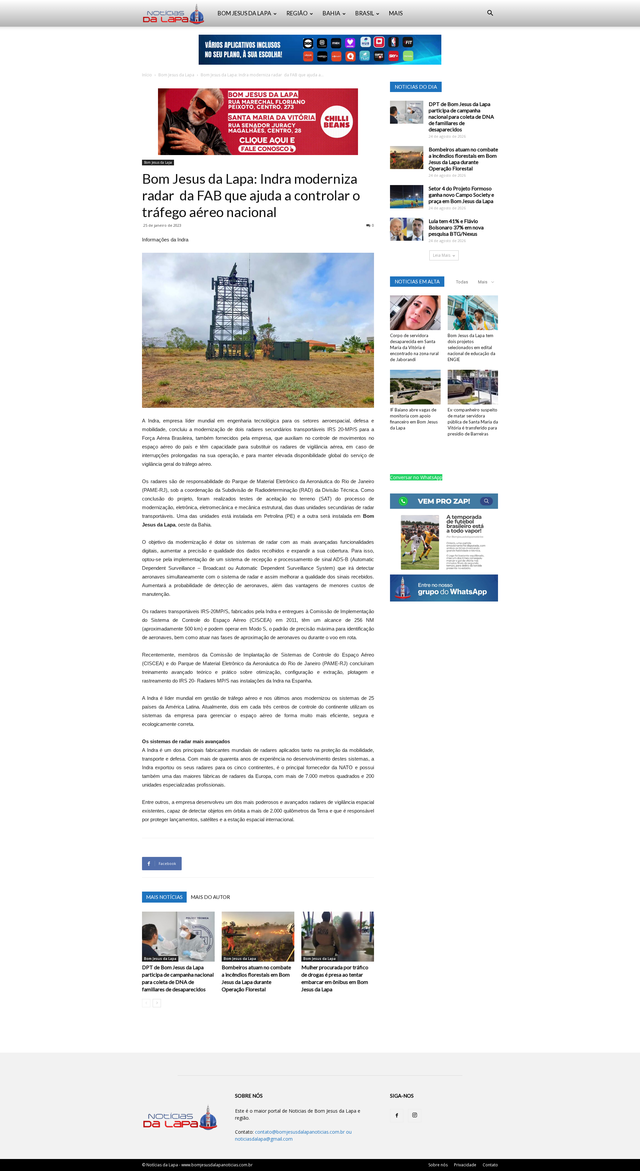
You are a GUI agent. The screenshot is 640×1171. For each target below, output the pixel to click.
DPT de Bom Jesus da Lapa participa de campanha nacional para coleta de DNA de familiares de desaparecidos (461, 116)
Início (147, 75)
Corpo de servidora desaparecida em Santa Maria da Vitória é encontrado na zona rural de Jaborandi (414, 347)
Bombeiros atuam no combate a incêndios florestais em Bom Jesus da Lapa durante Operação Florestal (463, 158)
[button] (490, 14)
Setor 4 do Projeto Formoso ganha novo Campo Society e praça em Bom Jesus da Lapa (461, 194)
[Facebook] (396, 1115)
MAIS (396, 13)
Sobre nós (438, 1165)
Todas (462, 281)
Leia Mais (441, 255)
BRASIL (364, 13)
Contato (490, 1165)
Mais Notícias (164, 897)
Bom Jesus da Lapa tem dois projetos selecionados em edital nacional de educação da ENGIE (471, 347)
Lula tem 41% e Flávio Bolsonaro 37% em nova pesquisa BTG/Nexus (456, 227)
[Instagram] (414, 1115)
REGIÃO (297, 13)
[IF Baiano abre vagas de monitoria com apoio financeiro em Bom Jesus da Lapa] (415, 387)
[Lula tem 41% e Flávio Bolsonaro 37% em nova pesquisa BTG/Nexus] (406, 229)
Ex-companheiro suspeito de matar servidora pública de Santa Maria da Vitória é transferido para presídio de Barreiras (473, 421)
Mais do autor (210, 897)
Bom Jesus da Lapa (176, 75)
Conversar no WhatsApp (416, 477)
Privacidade (465, 1165)
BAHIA (331, 13)
